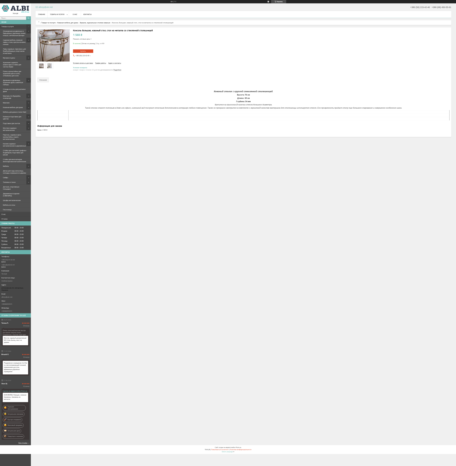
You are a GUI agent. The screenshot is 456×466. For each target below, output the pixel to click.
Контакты (87, 14)
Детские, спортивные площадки (11, 188)
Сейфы (5, 177)
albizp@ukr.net (6, 297)
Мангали (6, 103)
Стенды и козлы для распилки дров (14, 90)
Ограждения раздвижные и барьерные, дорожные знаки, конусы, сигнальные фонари (14, 33)
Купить (83, 51)
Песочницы (7, 210)
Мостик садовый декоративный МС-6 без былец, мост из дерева (15, 340)
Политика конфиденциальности (240, 449)
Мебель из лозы (9, 205)
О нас (3, 214)
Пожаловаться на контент (220, 449)
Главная (41, 14)
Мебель (6, 166)
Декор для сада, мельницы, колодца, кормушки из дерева (14, 172)
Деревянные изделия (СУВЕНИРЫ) (11, 195)
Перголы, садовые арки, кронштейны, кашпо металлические (12, 137)
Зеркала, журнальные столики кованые (95, 23)
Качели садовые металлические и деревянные (14, 145)
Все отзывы (23, 443)
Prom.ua (238, 447)
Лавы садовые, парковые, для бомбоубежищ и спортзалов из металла (14, 51)
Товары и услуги (7, 26)
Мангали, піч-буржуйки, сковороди (12, 97)
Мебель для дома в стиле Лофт (14, 112)
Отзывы (4, 219)
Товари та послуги (48, 23)
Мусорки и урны (9, 58)
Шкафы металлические (12, 200)
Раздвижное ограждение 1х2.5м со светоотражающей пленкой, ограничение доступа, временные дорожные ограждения (15, 367)
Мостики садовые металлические (10, 129)
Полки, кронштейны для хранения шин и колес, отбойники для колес (12, 73)
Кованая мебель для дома (13, 107)
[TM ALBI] (15, 8)
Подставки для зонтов (11, 123)
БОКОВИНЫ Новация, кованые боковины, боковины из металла (15, 397)
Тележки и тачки (9, 182)
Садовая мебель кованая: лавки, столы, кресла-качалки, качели (14, 42)
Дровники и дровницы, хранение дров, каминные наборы (13, 82)
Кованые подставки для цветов (12, 118)
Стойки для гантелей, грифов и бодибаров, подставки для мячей (14, 152)
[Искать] (28, 18)
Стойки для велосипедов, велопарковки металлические (14, 160)
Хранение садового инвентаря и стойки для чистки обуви (12, 64)
